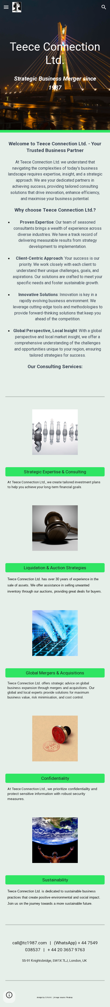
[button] (6, 7)
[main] (55, 54)
